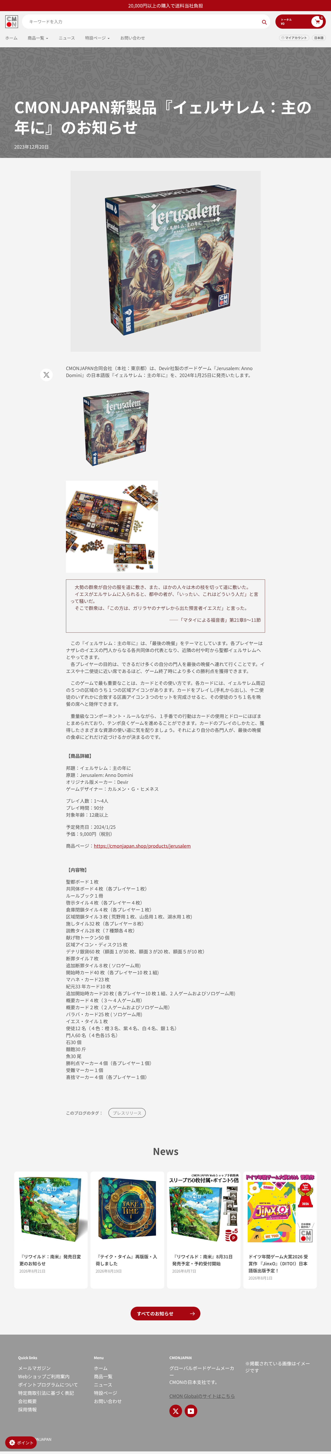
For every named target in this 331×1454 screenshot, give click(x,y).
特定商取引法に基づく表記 (46, 1392)
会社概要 (27, 1401)
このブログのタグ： (84, 1113)
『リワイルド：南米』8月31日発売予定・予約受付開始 (202, 1260)
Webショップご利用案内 (44, 1376)
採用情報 (27, 1409)
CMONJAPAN (39, 1439)
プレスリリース (127, 1113)
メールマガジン (34, 1368)
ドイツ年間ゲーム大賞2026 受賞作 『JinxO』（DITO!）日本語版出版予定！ (278, 1263)
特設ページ (105, 1392)
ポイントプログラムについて (48, 1384)
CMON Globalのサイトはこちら (202, 1395)
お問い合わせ (108, 1401)
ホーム (101, 1368)
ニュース (103, 1384)
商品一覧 (103, 1376)
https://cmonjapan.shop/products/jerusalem (142, 845)
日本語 (319, 37)
